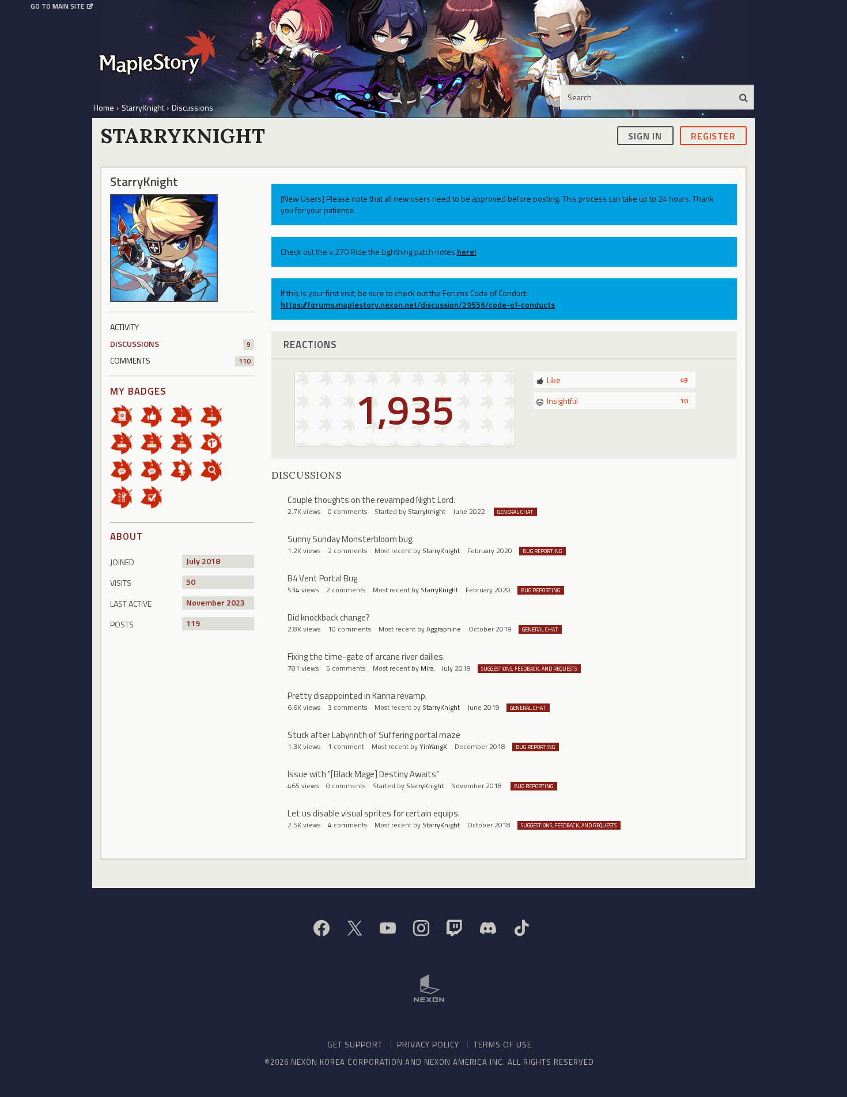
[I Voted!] (155, 496)
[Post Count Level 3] (155, 469)
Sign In (645, 135)
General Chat (515, 512)
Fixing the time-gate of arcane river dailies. (366, 656)
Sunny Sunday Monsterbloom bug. (351, 539)
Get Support (355, 1044)
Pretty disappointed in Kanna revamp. (357, 695)
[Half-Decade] (185, 442)
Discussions (180, 344)
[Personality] (185, 469)
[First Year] (185, 415)
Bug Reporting (542, 551)
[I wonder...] (215, 469)
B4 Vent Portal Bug (322, 578)
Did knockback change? (329, 617)
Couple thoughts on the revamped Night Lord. (371, 499)
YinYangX (433, 746)
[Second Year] (215, 415)
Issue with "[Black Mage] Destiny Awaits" (363, 774)
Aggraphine (443, 628)
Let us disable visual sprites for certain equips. (374, 813)
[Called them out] (125, 415)
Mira (427, 668)
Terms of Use (503, 1044)
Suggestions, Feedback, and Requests (529, 668)
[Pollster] (125, 496)
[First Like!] (155, 415)
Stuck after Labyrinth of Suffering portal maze (374, 735)
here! (467, 251)
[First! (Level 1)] (215, 442)
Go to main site (57, 6)
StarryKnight (426, 511)
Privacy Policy (428, 1044)
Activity (124, 327)
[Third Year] (125, 442)
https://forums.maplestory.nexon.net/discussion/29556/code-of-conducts (418, 304)
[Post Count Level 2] (125, 469)
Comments (180, 360)
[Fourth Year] (155, 442)
